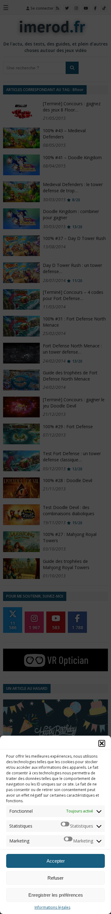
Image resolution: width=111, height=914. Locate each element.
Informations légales (52, 907)
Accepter (56, 861)
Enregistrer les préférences (55, 895)
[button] (102, 743)
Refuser (55, 878)
